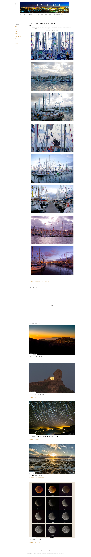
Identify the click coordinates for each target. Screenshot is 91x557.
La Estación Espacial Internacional (44, 437)
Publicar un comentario (39, 477)
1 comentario (37, 397)
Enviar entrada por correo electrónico (42, 281)
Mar (16, 38)
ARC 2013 (17, 28)
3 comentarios (37, 358)
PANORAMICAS (57, 14)
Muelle (16, 40)
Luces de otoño (36, 356)
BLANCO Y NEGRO (37, 14)
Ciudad (16, 33)
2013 (16, 26)
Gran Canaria (18, 36)
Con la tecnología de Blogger (46, 550)
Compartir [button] (17, 21)
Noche (16, 41)
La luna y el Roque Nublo (40, 395)
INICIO (21, 14)
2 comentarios (37, 439)
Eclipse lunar (35, 540)
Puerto (16, 43)
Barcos (16, 31)
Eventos (17, 35)
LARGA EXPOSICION (47, 14)
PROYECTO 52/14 (28, 14)
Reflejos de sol (35, 475)
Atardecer (17, 29)
